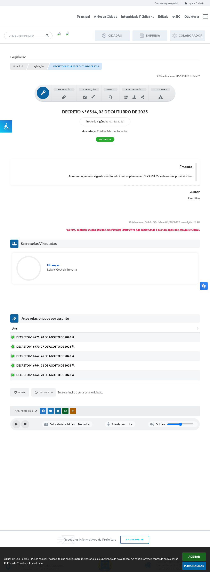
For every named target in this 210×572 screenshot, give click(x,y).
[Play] (16, 424)
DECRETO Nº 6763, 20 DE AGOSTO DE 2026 (44, 375)
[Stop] (25, 424)
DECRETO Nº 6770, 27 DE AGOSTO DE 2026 (44, 346)
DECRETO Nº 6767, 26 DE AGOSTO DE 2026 (44, 356)
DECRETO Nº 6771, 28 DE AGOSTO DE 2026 (44, 337)
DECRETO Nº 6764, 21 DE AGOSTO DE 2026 (44, 365)
